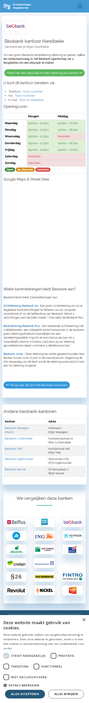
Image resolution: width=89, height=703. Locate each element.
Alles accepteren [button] (25, 694)
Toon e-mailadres (31, 100)
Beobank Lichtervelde (18, 438)
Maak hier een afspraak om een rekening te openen (43, 73)
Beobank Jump (13, 354)
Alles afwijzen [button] (66, 694)
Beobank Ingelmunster (19, 459)
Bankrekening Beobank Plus (21, 326)
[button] (44, 685)
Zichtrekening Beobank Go (20, 305)
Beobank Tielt (13, 448)
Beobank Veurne (15, 469)
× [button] (84, 620)
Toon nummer (33, 91)
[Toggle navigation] (80, 6)
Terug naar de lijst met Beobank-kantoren (38, 385)
